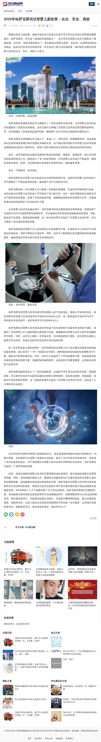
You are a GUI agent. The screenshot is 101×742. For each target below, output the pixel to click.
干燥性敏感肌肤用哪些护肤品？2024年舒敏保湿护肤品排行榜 (82, 605)
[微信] (6, 514)
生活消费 (28, 11)
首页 (19, 11)
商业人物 (48, 738)
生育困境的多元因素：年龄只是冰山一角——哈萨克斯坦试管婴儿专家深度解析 (49, 572)
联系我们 (69, 738)
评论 (95, 26)
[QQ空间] (17, 514)
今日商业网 (13, 26)
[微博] (22, 514)
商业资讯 (38, 738)
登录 (27, 624)
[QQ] (11, 514)
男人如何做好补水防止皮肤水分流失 (30, 699)
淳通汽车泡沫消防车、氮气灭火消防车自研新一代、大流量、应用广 (17, 572)
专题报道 (59, 738)
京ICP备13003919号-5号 (42, 731)
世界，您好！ (69, 659)
